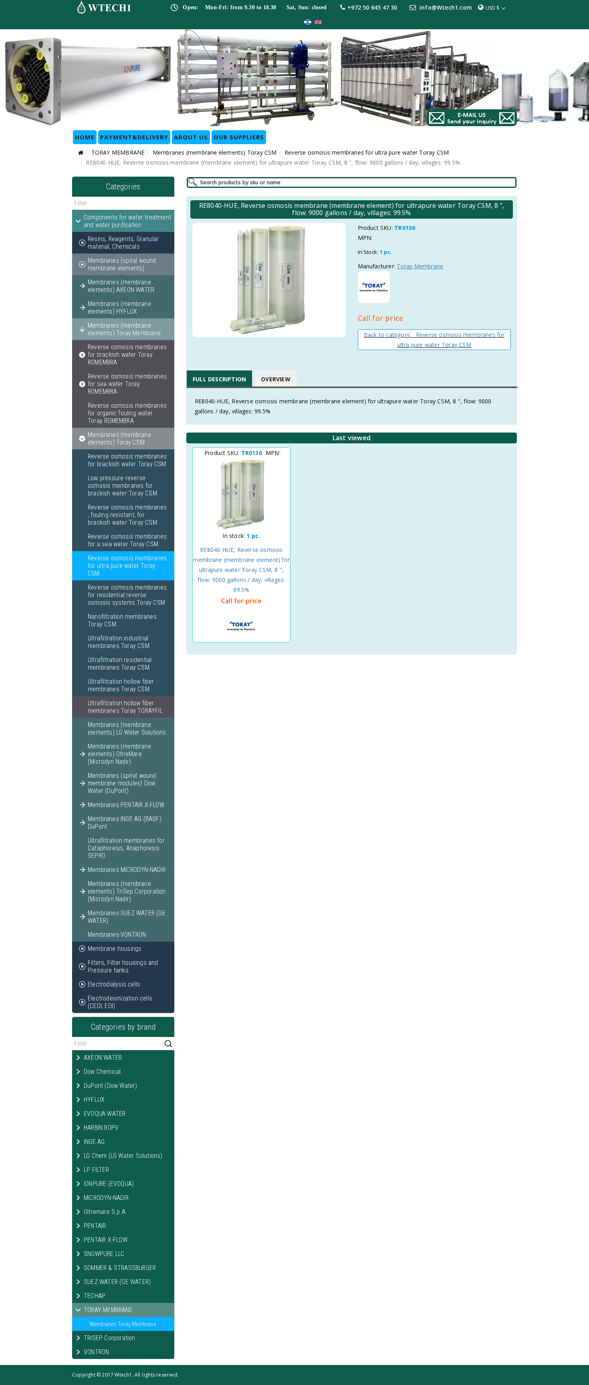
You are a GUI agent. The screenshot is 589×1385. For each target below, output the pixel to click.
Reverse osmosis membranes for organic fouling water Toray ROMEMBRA (127, 413)
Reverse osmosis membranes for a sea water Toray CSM (127, 540)
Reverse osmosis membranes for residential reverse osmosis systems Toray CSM (127, 595)
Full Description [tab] (219, 379)
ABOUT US (191, 137)
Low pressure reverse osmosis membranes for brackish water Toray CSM (122, 485)
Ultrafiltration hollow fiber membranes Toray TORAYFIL (125, 707)
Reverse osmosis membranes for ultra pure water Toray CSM (366, 152)
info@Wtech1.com (446, 7)
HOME (85, 137)
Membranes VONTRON (117, 934)
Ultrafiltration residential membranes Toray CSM (119, 663)
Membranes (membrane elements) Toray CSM (215, 152)
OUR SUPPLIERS (239, 137)
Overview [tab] (275, 379)
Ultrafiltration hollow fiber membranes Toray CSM (121, 685)
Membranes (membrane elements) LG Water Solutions (127, 728)
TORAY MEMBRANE (118, 152)
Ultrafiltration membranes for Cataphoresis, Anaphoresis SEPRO (126, 848)
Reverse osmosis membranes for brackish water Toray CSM (127, 460)
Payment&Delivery (134, 137)
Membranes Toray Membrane (123, 1324)
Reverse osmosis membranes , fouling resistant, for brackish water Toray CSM (127, 514)
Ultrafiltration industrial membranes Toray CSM (118, 642)
